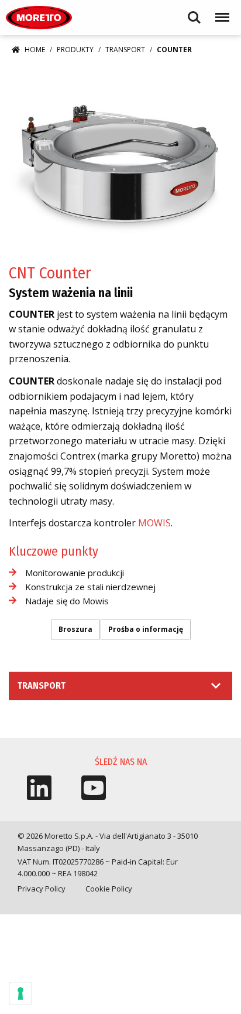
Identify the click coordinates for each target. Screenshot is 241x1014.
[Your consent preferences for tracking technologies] (20, 993)
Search (194, 12)
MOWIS (154, 522)
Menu (219, 12)
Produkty (75, 50)
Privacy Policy (42, 888)
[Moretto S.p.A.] (39, 17)
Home (35, 50)
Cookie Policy (108, 888)
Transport (125, 50)
